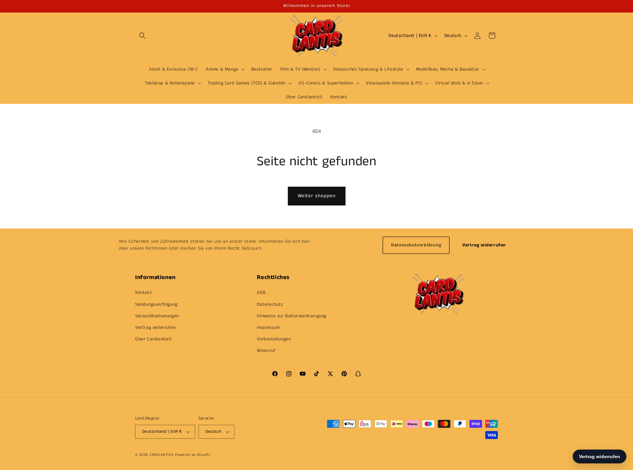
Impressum (268, 327)
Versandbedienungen (157, 316)
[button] (142, 35)
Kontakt (143, 292)
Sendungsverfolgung (156, 304)
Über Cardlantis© (153, 339)
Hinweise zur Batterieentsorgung (291, 316)
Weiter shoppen (317, 195)
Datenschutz (270, 304)
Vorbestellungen (274, 339)
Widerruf (266, 350)
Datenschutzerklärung (416, 245)
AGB (261, 292)
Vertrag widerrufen (484, 245)
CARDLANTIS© (162, 454)
